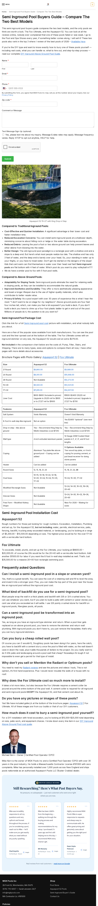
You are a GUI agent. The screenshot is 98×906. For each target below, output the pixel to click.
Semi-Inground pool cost (36, 323)
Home (4, 12)
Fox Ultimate (67, 357)
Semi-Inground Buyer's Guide (62, 893)
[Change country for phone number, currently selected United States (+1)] (5, 88)
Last (32, 69)
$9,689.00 (69, 369)
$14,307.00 (69, 390)
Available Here (78, 41)
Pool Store (54, 885)
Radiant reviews (30, 667)
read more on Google (62, 863)
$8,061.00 (38, 374)
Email (5, 73)
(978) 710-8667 (9, 889)
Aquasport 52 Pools (58, 889)
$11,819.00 (38, 390)
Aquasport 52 (50, 357)
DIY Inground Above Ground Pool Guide (40, 54)
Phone (5, 84)
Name (5, 60)
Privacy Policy (7, 95)
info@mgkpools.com (11, 893)
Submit (7, 159)
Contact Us (54, 896)
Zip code (6, 100)
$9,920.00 (38, 385)
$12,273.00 (69, 380)
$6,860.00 (38, 369)
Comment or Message (12, 110)
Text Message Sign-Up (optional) (16, 131)
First (3, 69)
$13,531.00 (69, 385)
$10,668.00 (69, 374)
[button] (92, 4)
